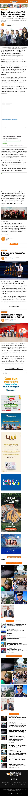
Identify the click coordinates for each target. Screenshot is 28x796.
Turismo (24, 782)
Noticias (4, 782)
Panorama (9, 782)
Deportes (22, 784)
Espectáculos (17, 782)
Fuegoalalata (9, 25)
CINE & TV (7, 784)
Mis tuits (3, 559)
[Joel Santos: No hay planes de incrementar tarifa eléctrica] (7, 611)
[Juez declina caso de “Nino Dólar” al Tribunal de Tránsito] (7, 584)
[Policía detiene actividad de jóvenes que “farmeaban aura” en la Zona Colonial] (20, 584)
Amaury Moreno (18, 793)
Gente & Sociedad (14, 784)
